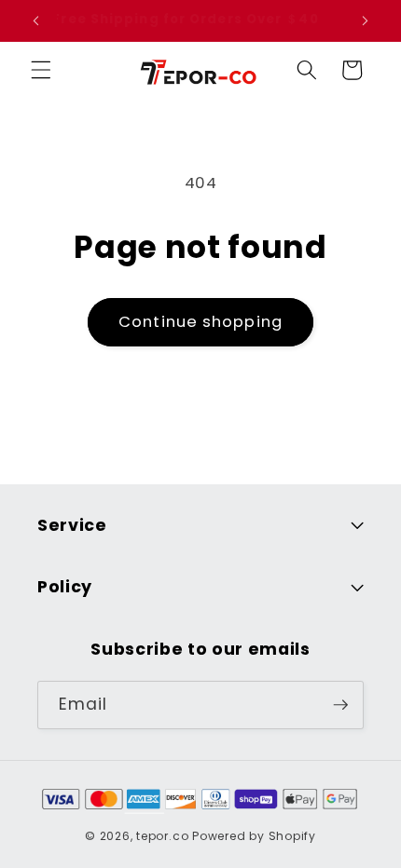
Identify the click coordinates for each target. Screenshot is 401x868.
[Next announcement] (365, 20)
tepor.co (162, 836)
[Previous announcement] (36, 20)
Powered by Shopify (254, 836)
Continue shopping (200, 321)
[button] (41, 69)
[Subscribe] (340, 705)
